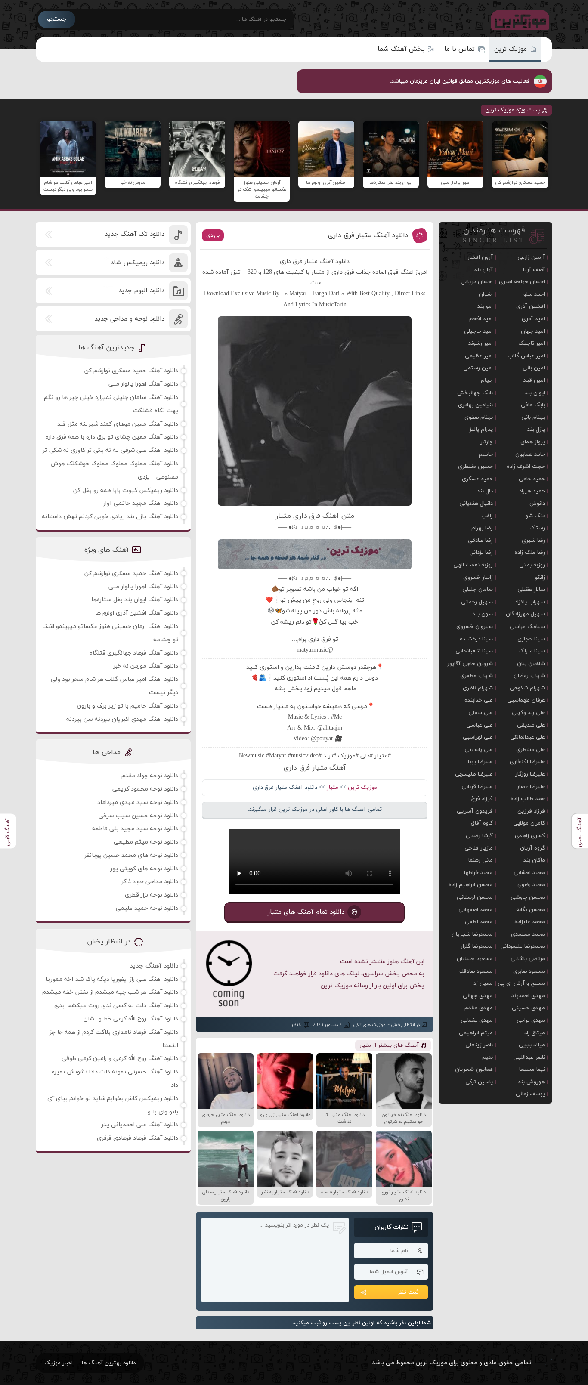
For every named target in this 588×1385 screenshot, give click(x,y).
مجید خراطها (478, 873)
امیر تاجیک (531, 343)
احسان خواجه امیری (522, 282)
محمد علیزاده (529, 922)
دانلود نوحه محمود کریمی (145, 789)
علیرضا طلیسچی (474, 774)
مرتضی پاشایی (528, 959)
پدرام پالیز (481, 429)
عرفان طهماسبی (526, 700)
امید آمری (533, 319)
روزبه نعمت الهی (473, 565)
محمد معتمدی (528, 934)
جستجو (56, 19)
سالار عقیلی (531, 590)
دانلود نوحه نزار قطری (151, 895)
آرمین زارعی (531, 257)
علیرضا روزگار (530, 774)
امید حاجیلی (478, 331)
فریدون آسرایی (475, 811)
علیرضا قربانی (477, 787)
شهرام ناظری (478, 688)
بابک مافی (533, 405)
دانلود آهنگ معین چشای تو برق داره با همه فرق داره (112, 437)
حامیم (486, 454)
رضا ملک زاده (529, 552)
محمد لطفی (479, 922)
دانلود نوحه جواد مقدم (149, 776)
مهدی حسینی (528, 1008)
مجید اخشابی (529, 873)
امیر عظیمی (479, 356)
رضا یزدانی (481, 552)
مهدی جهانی (478, 996)
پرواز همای (532, 442)
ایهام (487, 380)
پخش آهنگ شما (401, 49)
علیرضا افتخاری (527, 762)
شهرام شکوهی (527, 688)
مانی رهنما (480, 860)
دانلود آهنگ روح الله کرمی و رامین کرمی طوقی (120, 1058)
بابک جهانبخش (475, 393)
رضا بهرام (482, 528)
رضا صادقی (480, 540)
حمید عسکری (477, 479)
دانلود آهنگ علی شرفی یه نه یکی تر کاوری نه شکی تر (110, 450)
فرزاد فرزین (531, 811)
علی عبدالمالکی (527, 737)
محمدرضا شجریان (472, 934)
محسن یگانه (530, 910)
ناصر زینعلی (479, 1045)
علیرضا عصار (531, 787)
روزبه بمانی (532, 565)
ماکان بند (534, 860)
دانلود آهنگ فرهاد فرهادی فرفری (137, 1138)
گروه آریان (532, 848)
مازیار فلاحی (478, 848)
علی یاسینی (478, 750)
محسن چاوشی (528, 897)
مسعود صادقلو (476, 971)
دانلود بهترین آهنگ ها (109, 1363)
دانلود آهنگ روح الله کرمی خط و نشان (131, 1019)
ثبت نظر (408, 1292)
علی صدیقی (531, 725)
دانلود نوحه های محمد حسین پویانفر (131, 855)
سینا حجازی (531, 639)
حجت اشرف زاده (526, 466)
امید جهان (533, 331)
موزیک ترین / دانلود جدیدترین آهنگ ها (518, 19)
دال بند (485, 491)
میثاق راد (534, 1033)
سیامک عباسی (527, 627)
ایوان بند (535, 393)
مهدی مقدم (478, 1008)
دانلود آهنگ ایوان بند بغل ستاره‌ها (134, 600)
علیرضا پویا (480, 762)
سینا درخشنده (476, 639)
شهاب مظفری (476, 676)
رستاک (537, 528)
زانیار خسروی (478, 577)
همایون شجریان (474, 1069)
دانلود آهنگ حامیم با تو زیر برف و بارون (127, 706)
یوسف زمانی (530, 1094)
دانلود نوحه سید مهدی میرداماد (137, 802)
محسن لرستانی (475, 897)
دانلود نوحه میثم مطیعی (146, 842)
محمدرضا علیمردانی (522, 946)
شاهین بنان (531, 664)
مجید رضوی (531, 885)
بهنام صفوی (478, 417)
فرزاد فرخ (482, 799)
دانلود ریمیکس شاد (137, 262)
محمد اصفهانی (475, 910)
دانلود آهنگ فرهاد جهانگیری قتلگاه (134, 653)
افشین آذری (530, 306)
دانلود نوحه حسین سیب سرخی (138, 816)
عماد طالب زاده (528, 799)
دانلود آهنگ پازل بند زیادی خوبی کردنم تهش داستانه (110, 517)
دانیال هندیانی (476, 503)
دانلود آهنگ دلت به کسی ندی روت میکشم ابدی (116, 1006)
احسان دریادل (477, 282)
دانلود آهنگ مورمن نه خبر (145, 666)
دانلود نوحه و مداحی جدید (129, 319)
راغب (487, 516)
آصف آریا (534, 270)
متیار (332, 787)
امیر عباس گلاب (526, 356)
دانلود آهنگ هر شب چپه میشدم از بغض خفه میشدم (110, 992)
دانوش (537, 503)
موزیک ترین (510, 49)
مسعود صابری (529, 971)
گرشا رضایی (479, 836)
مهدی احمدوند (528, 996)
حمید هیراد (532, 491)
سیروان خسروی (474, 627)
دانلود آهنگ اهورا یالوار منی (143, 384)
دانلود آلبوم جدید (141, 290)
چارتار (486, 442)
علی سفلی (480, 713)
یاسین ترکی (479, 1082)
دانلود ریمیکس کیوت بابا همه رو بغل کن (125, 490)
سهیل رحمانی (477, 602)
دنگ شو (535, 516)
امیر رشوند (480, 343)
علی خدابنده (478, 700)
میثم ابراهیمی (476, 1033)
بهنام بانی (533, 417)
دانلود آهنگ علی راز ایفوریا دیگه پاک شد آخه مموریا (112, 979)
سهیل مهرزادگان (525, 614)
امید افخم (481, 319)
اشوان (486, 294)
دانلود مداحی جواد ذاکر (149, 882)
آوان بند (483, 270)
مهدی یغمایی (477, 1020)
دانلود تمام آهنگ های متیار (306, 912)
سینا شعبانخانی (474, 651)
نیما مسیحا (532, 1069)
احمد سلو (534, 294)
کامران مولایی (529, 823)
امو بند (485, 306)
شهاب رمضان (529, 676)
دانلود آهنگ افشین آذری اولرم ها (136, 613)
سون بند (483, 614)
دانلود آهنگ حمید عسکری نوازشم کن (131, 371)
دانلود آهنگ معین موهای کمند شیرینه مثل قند (117, 424)
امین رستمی (478, 368)
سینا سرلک (531, 651)
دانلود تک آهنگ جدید (134, 234)
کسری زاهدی (530, 836)
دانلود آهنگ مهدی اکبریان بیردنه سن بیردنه (122, 719)
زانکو (540, 577)
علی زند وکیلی (528, 713)
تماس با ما (459, 49)
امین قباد (534, 380)
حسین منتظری (475, 466)
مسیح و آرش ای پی (521, 983)
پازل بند (536, 429)
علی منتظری (530, 750)
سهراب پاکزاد (530, 602)
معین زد (483, 983)
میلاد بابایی (532, 1045)
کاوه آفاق (482, 823)
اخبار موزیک (58, 1363)
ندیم (487, 1057)
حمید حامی (532, 479)
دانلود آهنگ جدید (154, 966)
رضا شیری (533, 540)
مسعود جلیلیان (475, 959)
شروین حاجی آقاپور (470, 664)
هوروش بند (531, 1082)
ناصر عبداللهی (529, 1057)
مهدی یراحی (531, 1020)
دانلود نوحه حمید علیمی (147, 908)
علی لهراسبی (478, 737)
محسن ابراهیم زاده (471, 885)
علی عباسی (479, 725)
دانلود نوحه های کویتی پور (144, 869)
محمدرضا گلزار (477, 946)
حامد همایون (530, 454)
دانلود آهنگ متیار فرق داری (368, 235)
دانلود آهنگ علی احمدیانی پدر (139, 1125)
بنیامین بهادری (475, 405)
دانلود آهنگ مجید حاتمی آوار (140, 503)
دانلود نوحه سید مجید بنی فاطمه (135, 829)
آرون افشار (480, 257)
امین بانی (534, 368)
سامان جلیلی (477, 590)
